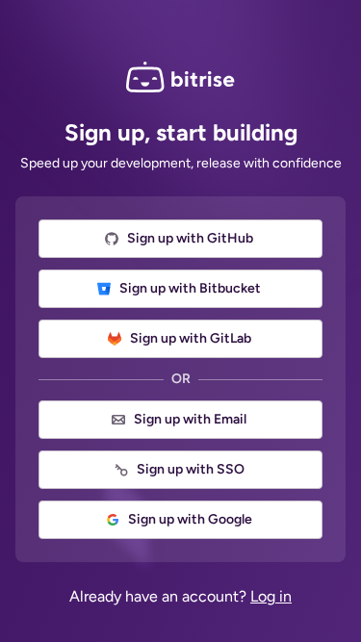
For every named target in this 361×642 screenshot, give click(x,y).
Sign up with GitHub (190, 238)
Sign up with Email (190, 419)
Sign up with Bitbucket (190, 288)
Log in (271, 596)
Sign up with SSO (191, 469)
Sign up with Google (190, 519)
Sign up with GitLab (190, 338)
